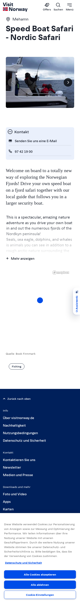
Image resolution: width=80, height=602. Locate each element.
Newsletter (12, 467)
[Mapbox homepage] (60, 272)
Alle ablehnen (40, 584)
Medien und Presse (18, 474)
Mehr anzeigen (22, 258)
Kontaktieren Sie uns (19, 459)
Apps (7, 501)
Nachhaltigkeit (14, 425)
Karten (8, 509)
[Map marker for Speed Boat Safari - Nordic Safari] (40, 300)
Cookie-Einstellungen (40, 594)
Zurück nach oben (19, 398)
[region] (40, 304)
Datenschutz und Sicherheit (24, 440)
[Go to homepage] (15, 7)
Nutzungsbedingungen (20, 432)
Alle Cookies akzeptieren (40, 574)
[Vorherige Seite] (12, 82)
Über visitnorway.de (18, 417)
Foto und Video (15, 494)
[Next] (68, 82)
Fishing (16, 366)
